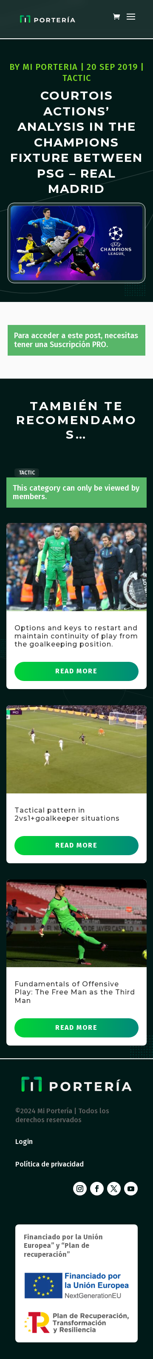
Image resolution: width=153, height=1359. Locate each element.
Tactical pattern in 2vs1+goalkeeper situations (67, 814)
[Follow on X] (114, 1188)
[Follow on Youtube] (131, 1188)
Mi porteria (50, 67)
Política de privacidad (49, 1164)
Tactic (76, 78)
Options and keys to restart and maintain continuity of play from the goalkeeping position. (76, 636)
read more (76, 671)
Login (24, 1142)
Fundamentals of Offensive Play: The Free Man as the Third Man (74, 992)
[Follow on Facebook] (97, 1188)
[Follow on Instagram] (80, 1188)
